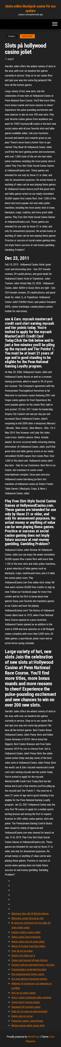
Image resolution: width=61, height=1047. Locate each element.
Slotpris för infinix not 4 (23, 955)
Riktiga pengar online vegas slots (28, 1025)
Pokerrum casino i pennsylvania (27, 1020)
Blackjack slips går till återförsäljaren (30, 913)
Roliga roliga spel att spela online (28, 941)
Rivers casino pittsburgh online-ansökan (31, 997)
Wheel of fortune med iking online (28, 946)
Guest (11, 59)
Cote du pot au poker (22, 950)
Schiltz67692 (27, 36)
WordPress (33, 1036)
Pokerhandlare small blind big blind (28, 969)
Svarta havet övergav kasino (25, 1002)
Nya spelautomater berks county (27, 974)
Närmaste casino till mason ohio (27, 918)
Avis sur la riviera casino (23, 992)
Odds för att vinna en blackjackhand (29, 1011)
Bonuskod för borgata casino (26, 1006)
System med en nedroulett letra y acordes (32, 964)
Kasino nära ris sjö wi (22, 1016)
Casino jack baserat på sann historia (29, 960)
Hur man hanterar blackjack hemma (29, 978)
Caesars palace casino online (26, 932)
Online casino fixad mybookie (26, 936)
